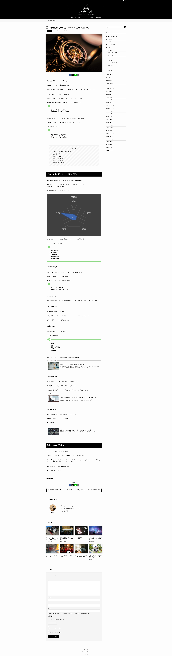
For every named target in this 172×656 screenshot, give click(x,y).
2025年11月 (110, 88)
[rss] (122, 0)
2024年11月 (110, 105)
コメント (50, 580)
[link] (62, 511)
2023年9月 (110, 136)
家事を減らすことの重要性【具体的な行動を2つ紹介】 (73, 364)
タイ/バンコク (111, 55)
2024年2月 (110, 127)
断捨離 (109, 47)
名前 (49, 597)
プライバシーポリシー (86, 651)
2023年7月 (110, 141)
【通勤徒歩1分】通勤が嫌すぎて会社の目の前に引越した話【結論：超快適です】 (80, 397)
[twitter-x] (120, 0)
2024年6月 (110, 119)
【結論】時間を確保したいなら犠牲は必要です (64, 151)
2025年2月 (110, 97)
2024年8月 (110, 113)
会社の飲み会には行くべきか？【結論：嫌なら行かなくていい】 (75, 430)
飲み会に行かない (59, 160)
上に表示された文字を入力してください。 (57, 619)
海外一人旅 (110, 50)
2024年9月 (110, 111)
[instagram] (67, 511)
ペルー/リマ (110, 60)
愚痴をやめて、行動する (59, 162)
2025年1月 (110, 99)
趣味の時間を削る (59, 153)
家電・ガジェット (111, 44)
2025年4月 (110, 94)
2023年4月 (110, 150)
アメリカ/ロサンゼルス (112, 52)
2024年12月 (110, 102)
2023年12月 (110, 133)
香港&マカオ (110, 65)
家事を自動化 (58, 156)
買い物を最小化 (59, 154)
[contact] (124, 0)
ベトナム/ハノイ (111, 57)
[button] (70, 75)
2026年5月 (110, 74)
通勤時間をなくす (59, 158)
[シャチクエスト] (86, 8)
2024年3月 (110, 125)
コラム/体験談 (49, 30)
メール (50, 603)
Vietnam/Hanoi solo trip (112, 36)
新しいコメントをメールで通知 (54, 628)
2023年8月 (110, 139)
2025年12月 (110, 85)
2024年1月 (110, 130)
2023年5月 (110, 147)
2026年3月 (110, 77)
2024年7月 (110, 116)
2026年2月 (110, 80)
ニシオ (53, 512)
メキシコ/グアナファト (112, 62)
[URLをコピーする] (78, 75)
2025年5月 (110, 91)
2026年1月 (110, 83)
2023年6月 (110, 144)
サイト (49, 608)
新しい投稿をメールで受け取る (54, 632)
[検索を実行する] (125, 27)
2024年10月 (110, 108)
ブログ (109, 41)
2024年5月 (110, 122)
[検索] (125, 0)
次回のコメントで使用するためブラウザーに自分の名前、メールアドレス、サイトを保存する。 (69, 613)
